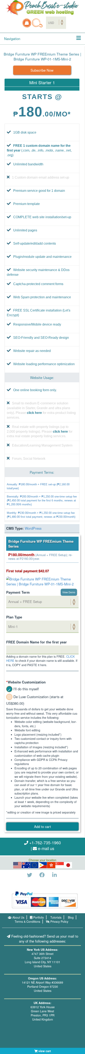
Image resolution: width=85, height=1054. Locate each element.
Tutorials (55, 917)
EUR (34, 865)
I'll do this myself (26, 688)
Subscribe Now (42, 70)
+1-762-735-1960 (44, 843)
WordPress (33, 528)
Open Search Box (37, 22)
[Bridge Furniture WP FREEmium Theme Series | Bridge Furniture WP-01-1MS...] (42, 581)
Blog (70, 917)
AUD (26, 865)
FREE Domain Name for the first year (36, 642)
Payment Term (18, 592)
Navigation (12, 38)
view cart (44, 1051)
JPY (68, 865)
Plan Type (14, 617)
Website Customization (26, 682)
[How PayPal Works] (45, 899)
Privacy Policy (59, 921)
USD (17, 865)
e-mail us (45, 848)
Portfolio (38, 917)
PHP (43, 865)
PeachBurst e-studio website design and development (43, 7)
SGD (59, 865)
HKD (51, 865)
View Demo (68, 592)
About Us (18, 917)
